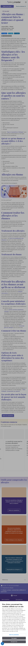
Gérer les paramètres (14, 634)
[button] (2, 643)
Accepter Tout (14, 641)
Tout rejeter (14, 638)
